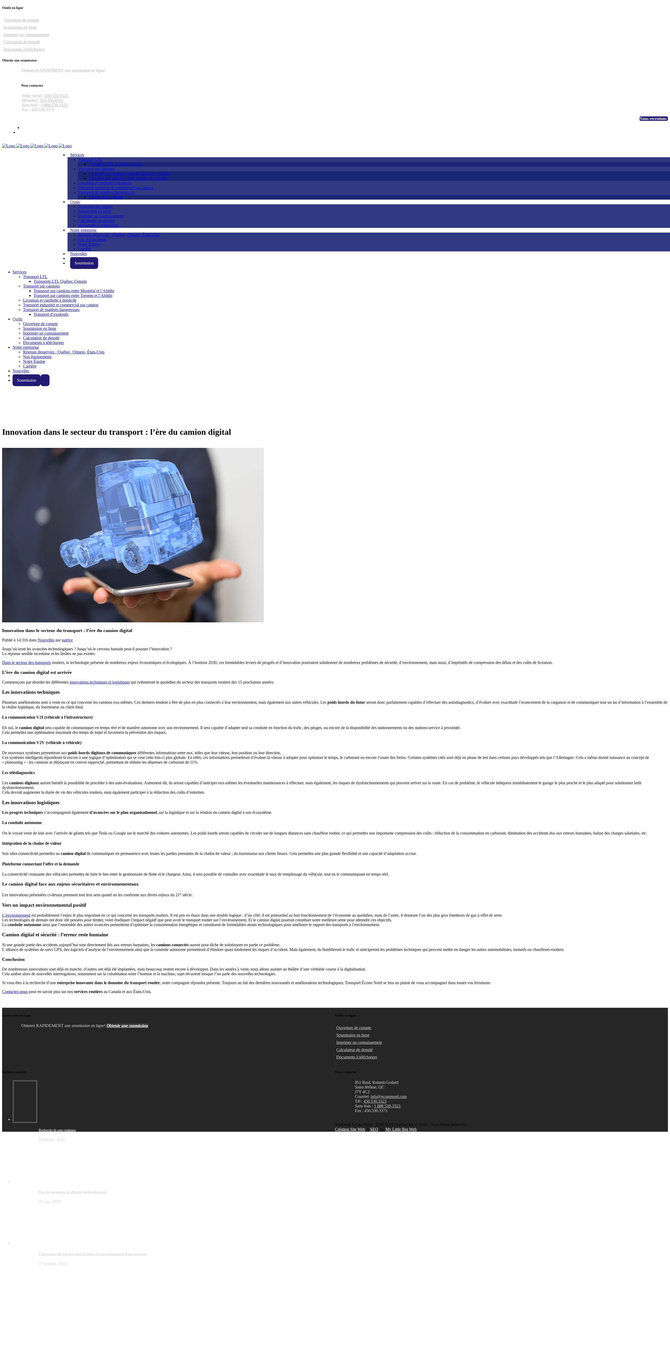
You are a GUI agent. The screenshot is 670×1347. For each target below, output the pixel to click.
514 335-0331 (51, 100)
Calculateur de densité (21, 42)
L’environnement (16, 915)
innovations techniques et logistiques (100, 682)
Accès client (658, 141)
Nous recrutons (653, 118)
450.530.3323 (56, 95)
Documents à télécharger (23, 49)
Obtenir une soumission (42, 75)
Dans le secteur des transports (26, 662)
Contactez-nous (15, 991)
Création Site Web (350, 1129)
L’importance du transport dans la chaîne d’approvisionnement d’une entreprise (93, 1254)
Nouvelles (46, 640)
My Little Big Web (401, 1129)
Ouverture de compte (21, 20)
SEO (374, 1129)
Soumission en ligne (20, 27)
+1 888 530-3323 (609, 118)
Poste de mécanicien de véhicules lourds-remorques (73, 1192)
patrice (67, 640)
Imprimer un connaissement (26, 34)
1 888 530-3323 (54, 105)
